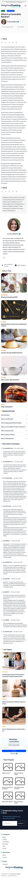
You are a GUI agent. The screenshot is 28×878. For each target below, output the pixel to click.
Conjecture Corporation (15, 873)
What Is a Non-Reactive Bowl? (10, 380)
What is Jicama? (6, 773)
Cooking (5, 672)
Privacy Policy (4, 875)
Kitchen (3, 322)
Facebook (5, 864)
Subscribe (14, 750)
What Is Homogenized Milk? (9, 297)
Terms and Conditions (11, 875)
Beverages (4, 295)
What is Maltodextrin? (7, 801)
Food (2, 404)
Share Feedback (21, 265)
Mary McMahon (13, 21)
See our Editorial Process (8, 265)
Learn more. (20, 2)
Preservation (5, 841)
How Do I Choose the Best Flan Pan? (11, 353)
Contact (4, 857)
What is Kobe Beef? (7, 407)
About (4, 855)
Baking (4, 699)
